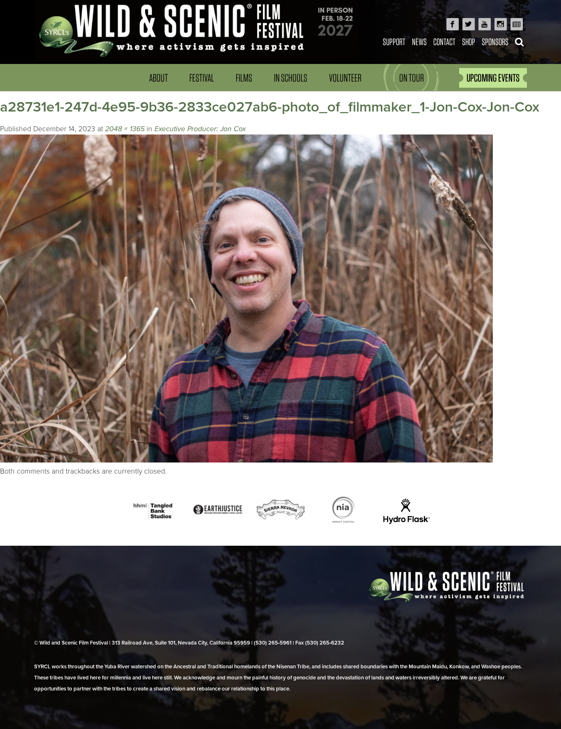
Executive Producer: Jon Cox (200, 129)
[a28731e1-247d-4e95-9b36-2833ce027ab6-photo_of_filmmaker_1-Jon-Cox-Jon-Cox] (246, 460)
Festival (201, 77)
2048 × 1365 (125, 129)
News (419, 41)
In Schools (290, 77)
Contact (444, 41)
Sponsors (495, 41)
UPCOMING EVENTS (493, 77)
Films (244, 77)
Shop (468, 41)
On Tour (411, 77)
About (158, 77)
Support (394, 41)
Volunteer (345, 77)
